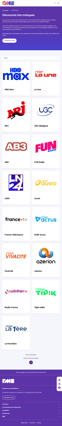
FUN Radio (39, 162)
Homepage (5, 10)
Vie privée (32, 423)
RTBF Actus (40, 234)
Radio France (11, 307)
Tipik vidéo (39, 307)
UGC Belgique (41, 125)
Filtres (6, 58)
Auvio (37, 198)
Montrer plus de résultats (31, 358)
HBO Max (9, 89)
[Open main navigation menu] (58, 3)
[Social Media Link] (59, 380)
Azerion (38, 271)
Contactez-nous (9, 40)
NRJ (7, 125)
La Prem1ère (11, 343)
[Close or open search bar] (55, 3)
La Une (37, 89)
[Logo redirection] (8, 3)
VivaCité (9, 271)
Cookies (39, 423)
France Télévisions (14, 234)
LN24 (7, 198)
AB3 (7, 162)
